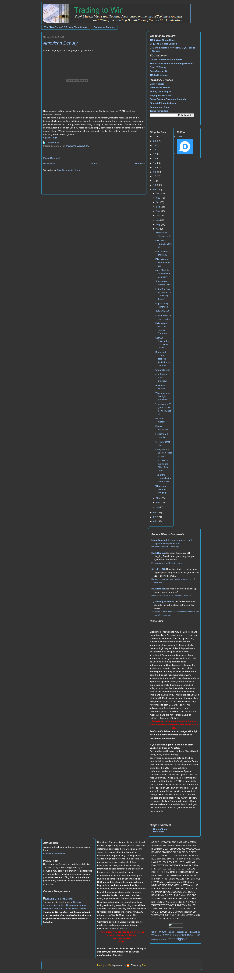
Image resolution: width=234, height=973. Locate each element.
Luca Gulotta (158, 540)
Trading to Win (104, 965)
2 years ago (174, 547)
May (158, 224)
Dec (158, 193)
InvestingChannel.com (54, 853)
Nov (158, 198)
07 (154, 517)
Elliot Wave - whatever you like (163, 262)
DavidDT (181, 136)
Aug (158, 211)
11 (154, 180)
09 (154, 189)
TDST (166, 935)
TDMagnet (156, 935)
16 (154, 158)
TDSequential (178, 935)
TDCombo (194, 931)
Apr (158, 229)
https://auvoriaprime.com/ (179, 540)
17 (154, 154)
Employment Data (159, 107)
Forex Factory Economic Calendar (168, 99)
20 (154, 141)
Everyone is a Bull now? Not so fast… (163, 452)
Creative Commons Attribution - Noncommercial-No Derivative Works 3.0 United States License (65, 905)
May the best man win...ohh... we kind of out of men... (171, 579)
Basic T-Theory (158, 67)
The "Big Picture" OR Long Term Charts (65, 27)
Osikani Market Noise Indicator (166, 59)
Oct (158, 202)
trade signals (177, 939)
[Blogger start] (128, 965)
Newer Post (49, 163)
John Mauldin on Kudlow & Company (162, 273)
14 (154, 167)
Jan (158, 507)
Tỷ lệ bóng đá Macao (162, 601)
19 (154, 145)
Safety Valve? (162, 311)
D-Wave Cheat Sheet (159, 547)
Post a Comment (51, 158)
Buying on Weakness (161, 95)
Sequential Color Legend (163, 43)
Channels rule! (162, 370)
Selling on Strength (160, 91)
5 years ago (178, 563)
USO (165, 939)
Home (94, 163)
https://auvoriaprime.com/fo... (168, 543)
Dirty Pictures (157, 84)
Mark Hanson (158, 553)
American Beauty (60, 43)
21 (154, 136)
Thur (144, 965)
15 (154, 163)
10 (154, 185)
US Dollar (155, 939)
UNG (198, 935)
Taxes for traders (159, 111)
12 (154, 176)
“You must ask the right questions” (162, 396)
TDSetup (191, 935)
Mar (158, 498)
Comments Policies (104, 27)
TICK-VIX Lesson (159, 75)
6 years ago (188, 595)
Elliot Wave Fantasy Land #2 (163, 243)
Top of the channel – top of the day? (163, 478)
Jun (158, 220)
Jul (158, 215)
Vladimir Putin (50, 137)
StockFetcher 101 (159, 71)
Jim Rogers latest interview (161, 377)
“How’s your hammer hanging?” (161, 489)
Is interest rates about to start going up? (166, 595)
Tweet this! (53, 142)
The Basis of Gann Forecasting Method (171, 63)
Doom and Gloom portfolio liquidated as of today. (162, 359)
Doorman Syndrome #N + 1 (162, 563)
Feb (158, 502)
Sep (158, 206)
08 (154, 512)
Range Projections (177, 932)
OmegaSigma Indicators (160, 830)
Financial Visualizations (163, 103)
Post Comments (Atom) (69, 170)
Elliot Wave (158, 931)
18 (154, 149)
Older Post (139, 163)
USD (161, 939)
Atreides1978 (158, 569)
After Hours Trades (160, 87)
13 (154, 172)
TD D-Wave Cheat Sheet (162, 40)
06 (154, 521)
